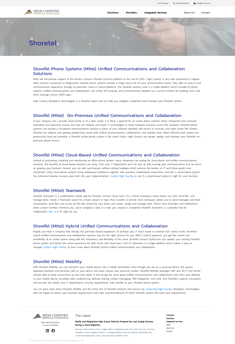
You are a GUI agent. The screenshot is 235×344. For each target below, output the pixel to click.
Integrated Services (155, 12)
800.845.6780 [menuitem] (182, 3)
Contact (205, 12)
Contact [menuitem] (169, 331)
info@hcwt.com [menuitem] (203, 3)
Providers (131, 12)
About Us (189, 12)
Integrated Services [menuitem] (174, 321)
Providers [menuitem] (170, 318)
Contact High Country (122, 176)
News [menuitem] (168, 325)
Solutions (112, 12)
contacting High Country (159, 289)
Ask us (52, 211)
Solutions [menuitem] (170, 315)
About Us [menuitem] (170, 328)
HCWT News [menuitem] (163, 3)
